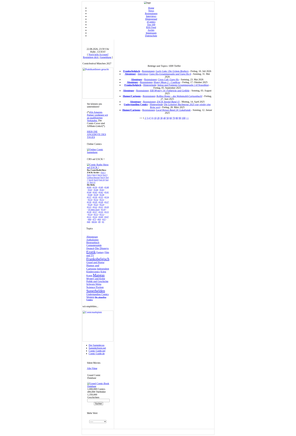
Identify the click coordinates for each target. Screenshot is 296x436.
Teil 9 (96, 180)
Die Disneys (102, 248)
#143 (95, 192)
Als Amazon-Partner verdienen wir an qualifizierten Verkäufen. (97, 116)
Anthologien (92, 239)
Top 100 (151, 24)
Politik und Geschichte (97, 281)
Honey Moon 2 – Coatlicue (167, 82)
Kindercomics (93, 271)
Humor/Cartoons (132, 96)
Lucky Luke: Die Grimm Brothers (172, 71)
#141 (107, 192)
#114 (90, 214)
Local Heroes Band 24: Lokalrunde (173, 110)
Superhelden (95, 291)
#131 (102, 199)
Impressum (151, 33)
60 (170, 118)
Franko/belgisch (131, 71)
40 (164, 118)
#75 (94, 219)
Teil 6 (102, 177)
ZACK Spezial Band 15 (168, 101)
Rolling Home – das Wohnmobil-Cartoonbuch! (179, 96)
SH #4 (94, 222)
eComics (151, 22)
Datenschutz (151, 35)
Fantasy (100, 252)
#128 (101, 202)
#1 (103, 222)
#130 (89, 202)
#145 (102, 190)
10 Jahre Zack (94, 209)
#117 (95, 212)
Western (90, 297)
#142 (101, 192)
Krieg (103, 271)
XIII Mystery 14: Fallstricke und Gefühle (169, 90)
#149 (101, 187)
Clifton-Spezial (93, 177)
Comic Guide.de (97, 353)
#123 (89, 207)
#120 (107, 207)
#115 (107, 212)
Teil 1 (103, 172)
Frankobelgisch (97, 259)
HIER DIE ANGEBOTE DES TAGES (96, 134)
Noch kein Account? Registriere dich (96, 56)
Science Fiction (95, 287)
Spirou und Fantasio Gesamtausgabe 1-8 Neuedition (183, 85)
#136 (95, 197)
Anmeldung (105, 57)
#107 (107, 217)
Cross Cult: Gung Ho (168, 79)
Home (151, 8)
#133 (90, 199)
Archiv (151, 30)
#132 (96, 199)
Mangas (99, 275)
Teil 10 (102, 180)
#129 (95, 202)
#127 (107, 202)
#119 (103, 209)
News (151, 10)
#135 (101, 197)
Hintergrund (151, 19)
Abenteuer (92, 236)
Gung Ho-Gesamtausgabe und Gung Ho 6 (170, 74)
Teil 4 (99, 175)
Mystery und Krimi (95, 278)
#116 (101, 212)
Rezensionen (151, 13)
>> (187, 118)
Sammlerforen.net (97, 348)
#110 (95, 217)
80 (177, 118)
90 (180, 118)
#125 (96, 204)
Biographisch (92, 242)
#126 (90, 204)
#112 (102, 214)
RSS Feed (151, 27)
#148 (107, 187)
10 (155, 118)
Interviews (151, 16)
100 (183, 118)
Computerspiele (94, 245)
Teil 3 (94, 175)
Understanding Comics (97, 294)
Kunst (89, 275)
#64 (99, 219)
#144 (89, 192)
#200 (89, 187)
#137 (89, 197)
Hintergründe (149, 85)
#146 (96, 190)
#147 (90, 190)
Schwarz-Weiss (93, 284)
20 (158, 118)
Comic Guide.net (97, 350)
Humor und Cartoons (92, 267)
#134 (107, 197)
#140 (90, 195)
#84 (89, 219)
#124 (102, 204)
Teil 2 (89, 175)
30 (161, 118)
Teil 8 (90, 180)
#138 (102, 195)
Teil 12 (92, 182)
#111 (89, 217)
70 (174, 118)
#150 (95, 187)
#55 (104, 219)
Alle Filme (92, 368)
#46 (88, 222)
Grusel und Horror (95, 262)
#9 (99, 222)
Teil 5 (105, 175)
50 (167, 118)
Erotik (91, 252)
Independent (103, 268)
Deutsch (90, 248)
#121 (101, 207)
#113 (96, 214)
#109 (101, 217)
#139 (96, 195)
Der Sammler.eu (96, 345)
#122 (95, 207)
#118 (89, 212)
